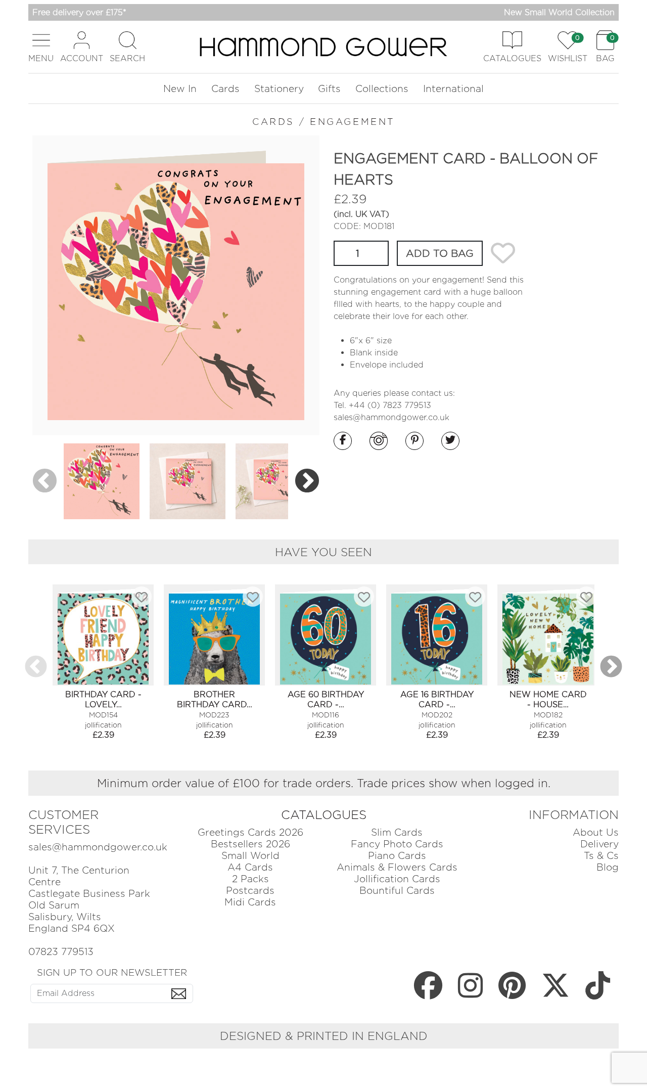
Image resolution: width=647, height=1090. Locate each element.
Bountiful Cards (397, 890)
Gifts (329, 89)
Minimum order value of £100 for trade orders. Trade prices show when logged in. (323, 783)
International (453, 89)
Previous (45, 481)
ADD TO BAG (440, 253)
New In (180, 89)
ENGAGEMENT (352, 121)
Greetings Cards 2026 (250, 832)
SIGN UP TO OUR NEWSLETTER (112, 972)
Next (307, 481)
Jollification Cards (397, 879)
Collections (381, 89)
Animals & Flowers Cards (397, 867)
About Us (596, 832)
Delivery (599, 844)
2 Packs (250, 879)
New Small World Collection (559, 12)
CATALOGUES (323, 814)
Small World (250, 855)
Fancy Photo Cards (397, 844)
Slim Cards (397, 832)
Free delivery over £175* (79, 12)
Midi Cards (250, 902)
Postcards (250, 890)
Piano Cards (397, 855)
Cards (225, 89)
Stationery (279, 89)
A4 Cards (250, 867)
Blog (607, 867)
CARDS (273, 121)
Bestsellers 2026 (250, 844)
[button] (41, 47)
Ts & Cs (601, 855)
